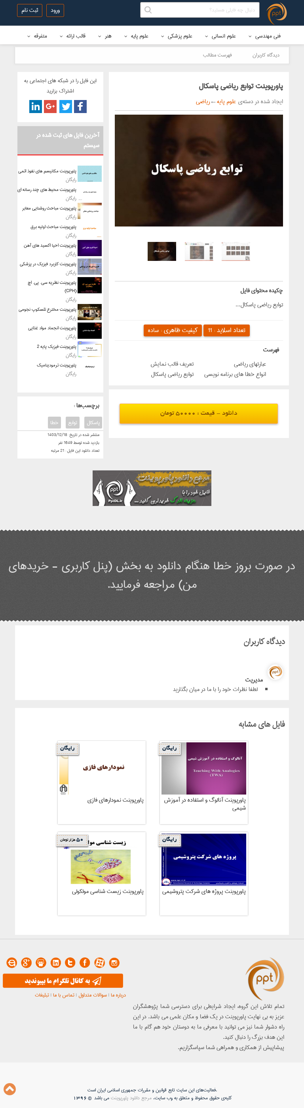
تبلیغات (42, 995)
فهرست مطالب (217, 55)
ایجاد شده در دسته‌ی (259, 101)
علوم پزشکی (179, 36)
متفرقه (39, 36)
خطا (54, 422)
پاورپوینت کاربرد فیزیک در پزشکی (48, 264)
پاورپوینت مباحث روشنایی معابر (49, 208)
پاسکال (93, 422)
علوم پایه (138, 36)
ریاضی (203, 101)
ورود (55, 10)
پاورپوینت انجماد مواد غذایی (52, 328)
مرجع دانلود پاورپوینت (131, 1097)
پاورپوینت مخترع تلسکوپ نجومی (47, 309)
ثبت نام (29, 10)
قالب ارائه (75, 36)
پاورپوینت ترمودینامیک (56, 365)
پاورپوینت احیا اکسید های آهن (50, 245)
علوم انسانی (223, 36)
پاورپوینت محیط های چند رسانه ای (46, 189)
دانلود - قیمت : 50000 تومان (198, 413)
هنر (107, 36)
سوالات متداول (92, 995)
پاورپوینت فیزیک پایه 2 (56, 346)
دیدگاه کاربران (266, 55)
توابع (72, 422)
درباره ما (118, 995)
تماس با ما (63, 995)
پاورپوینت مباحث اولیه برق (53, 227)
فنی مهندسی (267, 36)
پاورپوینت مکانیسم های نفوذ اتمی (47, 171)
